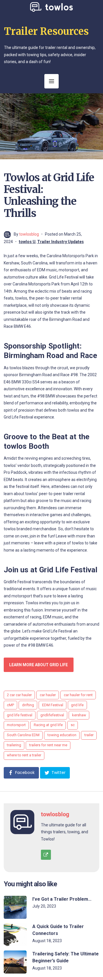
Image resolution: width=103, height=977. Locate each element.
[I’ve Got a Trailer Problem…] (15, 907)
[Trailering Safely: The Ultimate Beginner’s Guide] (15, 962)
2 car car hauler (19, 695)
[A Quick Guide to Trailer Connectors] (15, 934)
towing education (61, 735)
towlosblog (29, 234)
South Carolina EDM (23, 735)
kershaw (79, 715)
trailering (14, 745)
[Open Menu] (51, 81)
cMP (10, 705)
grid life (77, 705)
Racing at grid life (48, 725)
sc (73, 725)
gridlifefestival (52, 715)
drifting (28, 705)
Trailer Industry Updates (60, 241)
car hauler (48, 695)
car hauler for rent (78, 695)
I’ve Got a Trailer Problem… (62, 899)
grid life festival (19, 715)
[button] (21, 773)
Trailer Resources (46, 31)
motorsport (16, 725)
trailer (89, 735)
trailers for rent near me (48, 745)
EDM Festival (52, 705)
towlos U (27, 241)
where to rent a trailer (24, 755)
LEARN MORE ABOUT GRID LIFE (38, 664)
